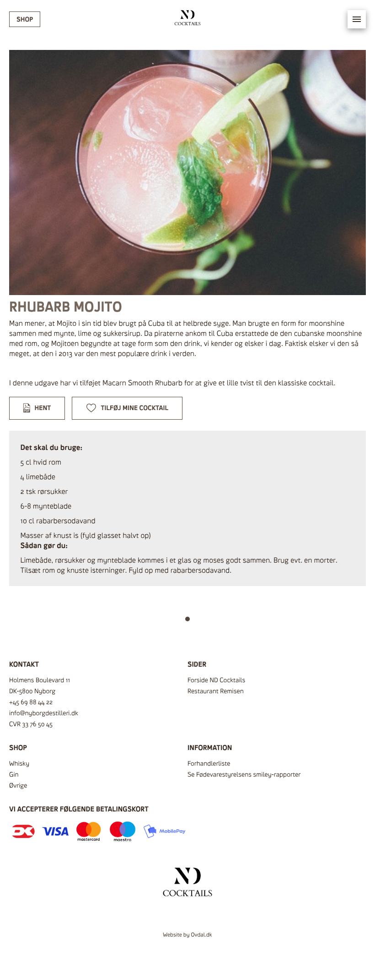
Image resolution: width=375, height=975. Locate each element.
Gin (14, 774)
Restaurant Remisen (216, 691)
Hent (43, 408)
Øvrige (18, 785)
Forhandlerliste (209, 763)
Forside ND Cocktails (216, 680)
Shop (24, 19)
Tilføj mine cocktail (135, 408)
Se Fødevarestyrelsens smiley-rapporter (244, 774)
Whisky (19, 763)
